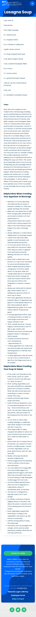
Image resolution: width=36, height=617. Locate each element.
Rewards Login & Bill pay (18, 592)
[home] (11, 3)
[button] (32, 3)
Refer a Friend (18, 599)
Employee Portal (18, 595)
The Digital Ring (22, 588)
